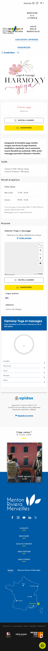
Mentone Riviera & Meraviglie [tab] (29, 570)
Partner (25, 626)
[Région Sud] (37, 635)
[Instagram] (18, 518)
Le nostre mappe (17, 626)
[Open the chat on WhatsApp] (42, 645)
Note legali (33, 626)
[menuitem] (32, 15)
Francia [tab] (10, 570)
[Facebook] (12, 518)
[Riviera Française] (8, 635)
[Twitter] (36, 518)
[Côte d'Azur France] (21, 635)
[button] (33, 3)
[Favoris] (37, 3)
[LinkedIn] (30, 518)
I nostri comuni (6, 626)
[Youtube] (24, 518)
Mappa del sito (42, 626)
